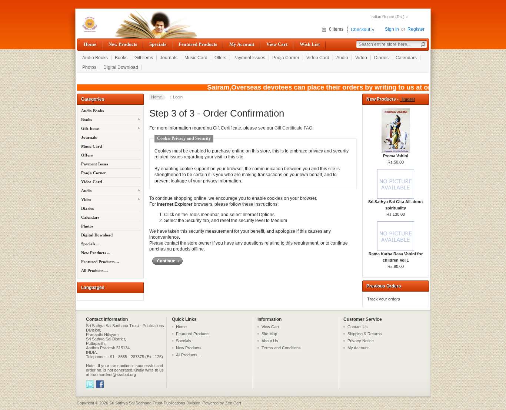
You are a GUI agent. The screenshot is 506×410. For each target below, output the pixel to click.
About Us (270, 341)
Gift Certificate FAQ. (293, 128)
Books (121, 57)
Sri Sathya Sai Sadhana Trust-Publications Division (154, 403)
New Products (123, 44)
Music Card (195, 57)
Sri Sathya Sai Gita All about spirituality (395, 204)
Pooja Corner (285, 57)
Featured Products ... (100, 261)
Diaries (381, 57)
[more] (407, 99)
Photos (89, 67)
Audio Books (95, 57)
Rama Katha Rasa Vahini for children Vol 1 (396, 257)
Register (416, 29)
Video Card (317, 57)
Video (361, 57)
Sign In (392, 29)
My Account (241, 44)
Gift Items (143, 57)
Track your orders (383, 299)
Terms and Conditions (281, 348)
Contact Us (357, 327)
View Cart (276, 44)
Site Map (269, 334)
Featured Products (198, 44)
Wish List (310, 44)
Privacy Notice (360, 341)
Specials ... (90, 244)
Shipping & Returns (364, 334)
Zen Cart (233, 403)
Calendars (406, 57)
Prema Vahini (395, 156)
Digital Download (120, 67)
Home (90, 44)
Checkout (360, 29)
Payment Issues (249, 57)
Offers (220, 57)
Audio (342, 57)
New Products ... (95, 253)
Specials (157, 44)
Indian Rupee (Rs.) (387, 16)
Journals (168, 57)
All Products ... (94, 270)
